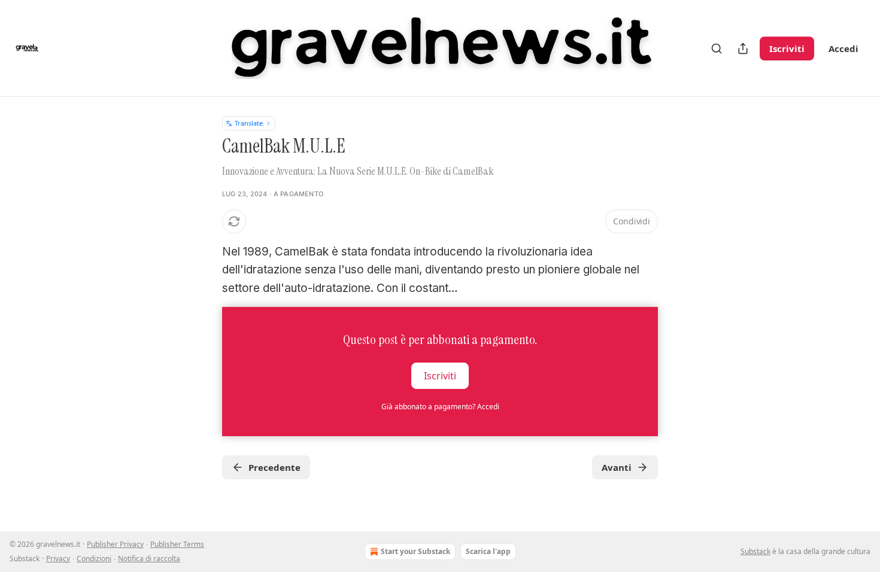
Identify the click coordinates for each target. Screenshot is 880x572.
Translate (249, 122)
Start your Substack (415, 551)
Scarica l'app (488, 551)
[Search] (717, 48)
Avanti (617, 467)
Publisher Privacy (115, 544)
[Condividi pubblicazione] (743, 48)
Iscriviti (787, 48)
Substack (755, 551)
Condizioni (94, 558)
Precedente (274, 467)
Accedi (843, 48)
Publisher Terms (177, 544)
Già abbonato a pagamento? (440, 406)
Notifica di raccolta (149, 558)
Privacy (58, 558)
